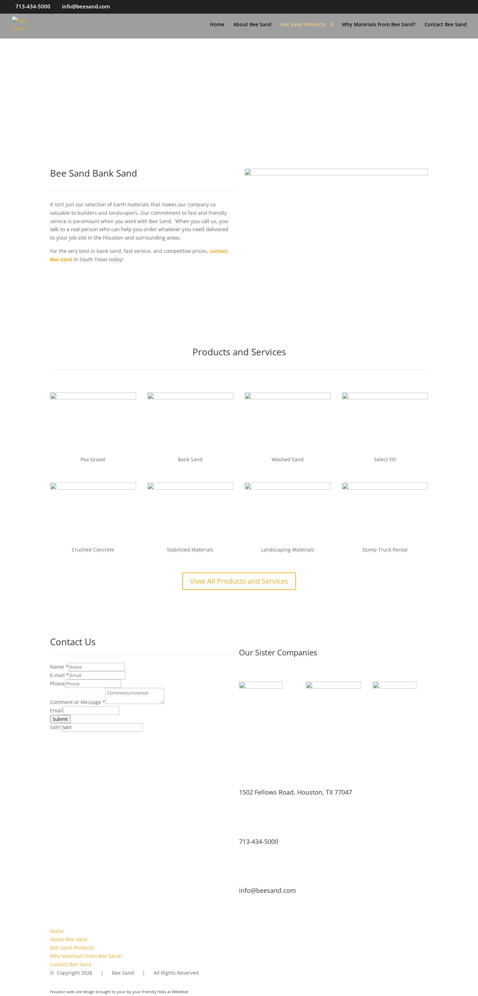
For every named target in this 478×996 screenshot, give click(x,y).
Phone (57, 683)
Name (59, 666)
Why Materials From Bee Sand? (378, 25)
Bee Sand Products (303, 25)
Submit (60, 719)
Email (56, 710)
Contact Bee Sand (445, 25)
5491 (55, 727)
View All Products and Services (239, 581)
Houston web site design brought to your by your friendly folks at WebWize (119, 991)
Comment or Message (77, 702)
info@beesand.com (267, 890)
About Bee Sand (252, 25)
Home (217, 25)
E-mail (59, 675)
